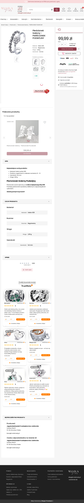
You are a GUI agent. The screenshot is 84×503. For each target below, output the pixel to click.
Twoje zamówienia (32, 474)
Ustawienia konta (32, 477)
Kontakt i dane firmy (33, 487)
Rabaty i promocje (11, 487)
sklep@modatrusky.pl (74, 477)
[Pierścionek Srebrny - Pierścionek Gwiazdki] (43, 62)
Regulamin (9, 479)
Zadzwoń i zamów (70, 53)
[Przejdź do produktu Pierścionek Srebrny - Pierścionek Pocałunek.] (27, 131)
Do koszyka (27, 153)
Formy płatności (52, 477)
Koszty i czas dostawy (54, 479)
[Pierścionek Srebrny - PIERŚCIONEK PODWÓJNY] (36, 62)
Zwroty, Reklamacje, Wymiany (14, 474)
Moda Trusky (4, 25)
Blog (28, 495)
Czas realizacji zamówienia (55, 474)
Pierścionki (13, 25)
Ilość (59, 41)
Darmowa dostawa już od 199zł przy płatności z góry (44, 1)
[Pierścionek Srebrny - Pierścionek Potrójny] (43, 69)
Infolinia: (20, 8)
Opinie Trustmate (32, 490)
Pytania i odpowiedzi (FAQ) (14, 477)
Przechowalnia (31, 479)
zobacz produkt (19, 319)
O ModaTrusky (31, 492)
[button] (57, 10)
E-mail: (24, 12)
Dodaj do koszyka (67, 49)
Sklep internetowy (41, 501)
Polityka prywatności (12, 495)
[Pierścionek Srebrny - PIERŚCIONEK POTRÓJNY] (36, 69)
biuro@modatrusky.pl (13, 433)
